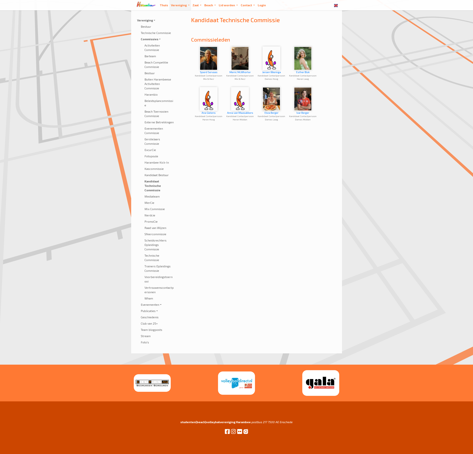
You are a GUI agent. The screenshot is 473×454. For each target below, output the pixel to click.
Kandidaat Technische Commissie (152, 185)
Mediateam (152, 196)
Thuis (164, 5)
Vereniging (179, 5)
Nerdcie (149, 215)
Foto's (145, 342)
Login (262, 5)
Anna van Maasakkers (240, 112)
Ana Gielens (209, 112)
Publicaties (148, 311)
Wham (148, 298)
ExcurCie (150, 150)
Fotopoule (151, 156)
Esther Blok (303, 72)
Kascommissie (154, 168)
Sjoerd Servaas (208, 72)
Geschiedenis (150, 317)
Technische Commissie (156, 33)
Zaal (196, 5)
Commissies (149, 39)
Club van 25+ (149, 323)
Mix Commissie (154, 209)
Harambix (151, 94)
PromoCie (151, 221)
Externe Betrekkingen (159, 122)
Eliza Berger (271, 112)
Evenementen (150, 304)
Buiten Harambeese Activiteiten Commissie (157, 84)
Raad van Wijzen (155, 227)
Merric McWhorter (240, 72)
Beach (209, 5)
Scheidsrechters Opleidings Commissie (155, 245)
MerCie (149, 202)
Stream (146, 336)
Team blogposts (151, 329)
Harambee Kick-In (156, 162)
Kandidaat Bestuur (156, 175)
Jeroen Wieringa (271, 72)
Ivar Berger (303, 112)
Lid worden (227, 5)
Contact (247, 5)
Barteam (150, 56)
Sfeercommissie (155, 234)
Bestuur (146, 26)
